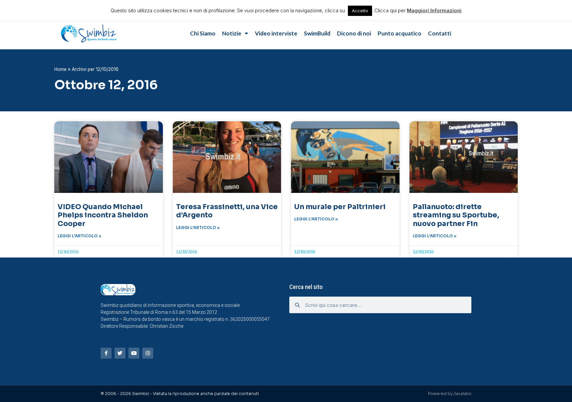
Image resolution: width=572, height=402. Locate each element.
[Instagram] (147, 353)
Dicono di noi (354, 33)
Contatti (439, 33)
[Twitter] (120, 353)
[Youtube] (133, 353)
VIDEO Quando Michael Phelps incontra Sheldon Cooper (103, 215)
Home (60, 69)
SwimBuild (317, 33)
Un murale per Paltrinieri (340, 206)
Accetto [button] (360, 10)
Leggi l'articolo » (79, 235)
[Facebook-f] (106, 353)
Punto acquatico (399, 33)
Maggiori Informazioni (434, 10)
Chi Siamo (202, 33)
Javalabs (462, 393)
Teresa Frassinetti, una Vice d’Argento (227, 210)
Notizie (231, 33)
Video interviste (276, 33)
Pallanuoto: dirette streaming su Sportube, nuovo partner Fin (456, 215)
